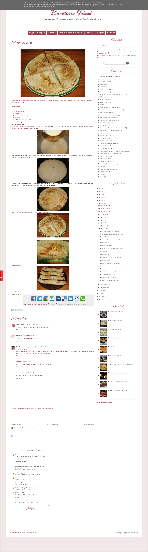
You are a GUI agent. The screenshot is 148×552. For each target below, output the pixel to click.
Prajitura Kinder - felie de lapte (109, 280)
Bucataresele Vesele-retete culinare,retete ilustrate (29, 467)
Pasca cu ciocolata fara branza (119, 382)
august (103, 217)
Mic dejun (103, 125)
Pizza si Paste (104, 135)
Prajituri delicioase (105, 148)
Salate (102, 166)
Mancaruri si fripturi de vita (108, 123)
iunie (102, 220)
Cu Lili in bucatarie (21, 455)
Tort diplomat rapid (115, 329)
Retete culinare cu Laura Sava (25, 483)
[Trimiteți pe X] (18, 310)
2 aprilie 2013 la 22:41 (28, 362)
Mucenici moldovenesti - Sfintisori (110, 272)
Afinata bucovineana (116, 355)
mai (102, 223)
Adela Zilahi (20, 324)
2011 (101, 291)
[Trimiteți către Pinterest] (22, 310)
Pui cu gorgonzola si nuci (107, 274)
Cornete (112, 347)
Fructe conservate (105, 102)
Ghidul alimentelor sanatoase (109, 107)
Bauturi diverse (104, 79)
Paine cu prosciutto (106, 266)
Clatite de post (104, 251)
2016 (101, 191)
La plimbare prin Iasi (21, 484)
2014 (101, 197)
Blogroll (100, 32)
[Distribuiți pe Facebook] (20, 310)
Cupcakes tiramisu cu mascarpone (110, 263)
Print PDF (18, 294)
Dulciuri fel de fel (21, 501)
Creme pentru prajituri (106, 89)
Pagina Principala (37, 32)
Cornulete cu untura (116, 320)
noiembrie (104, 208)
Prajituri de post (104, 146)
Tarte (101, 174)
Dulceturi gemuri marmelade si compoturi (112, 94)
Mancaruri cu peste (106, 112)
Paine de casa (104, 133)
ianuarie (104, 287)
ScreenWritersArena (131, 533)
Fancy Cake (20, 336)
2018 (101, 188)
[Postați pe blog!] (16, 310)
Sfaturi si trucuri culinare (70, 32)
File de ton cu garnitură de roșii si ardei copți (28, 474)
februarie (104, 284)
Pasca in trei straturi (116, 338)
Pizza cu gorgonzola (106, 246)
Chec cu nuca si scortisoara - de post (111, 234)
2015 (101, 194)
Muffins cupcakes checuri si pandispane (112, 128)
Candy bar (103, 84)
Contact (89, 32)
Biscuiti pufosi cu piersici (22, 463)
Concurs (111, 32)
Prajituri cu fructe (105, 141)
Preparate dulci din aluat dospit (109, 153)
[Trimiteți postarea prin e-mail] (12, 310)
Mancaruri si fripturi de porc (108, 120)
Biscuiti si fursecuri (105, 81)
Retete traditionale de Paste (108, 164)
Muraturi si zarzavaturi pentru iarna (111, 130)
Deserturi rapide (105, 92)
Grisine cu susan (105, 260)
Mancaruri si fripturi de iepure (109, 115)
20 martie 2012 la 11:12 (41, 347)
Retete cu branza (105, 156)
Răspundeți (19, 330)
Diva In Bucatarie (20, 493)
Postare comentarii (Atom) (30, 428)
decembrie (104, 205)
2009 (101, 297)
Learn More (113, 4)
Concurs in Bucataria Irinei (117, 312)
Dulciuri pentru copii (106, 99)
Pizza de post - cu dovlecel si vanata (111, 257)
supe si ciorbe (104, 171)
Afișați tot (49, 505)
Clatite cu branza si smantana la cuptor (121, 364)
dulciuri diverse (104, 97)
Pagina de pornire (52, 425)
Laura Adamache (20, 461)
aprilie (103, 226)
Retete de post (68, 304)
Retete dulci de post (80, 304)
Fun (101, 105)
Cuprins (52, 32)
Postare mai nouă (16, 425)
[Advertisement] (52, 416)
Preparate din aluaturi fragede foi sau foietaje (114, 151)
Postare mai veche (88, 425)
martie (103, 229)
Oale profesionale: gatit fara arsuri (25, 494)
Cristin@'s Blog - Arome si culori (25, 488)
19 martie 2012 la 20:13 (31, 336)
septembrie (104, 214)
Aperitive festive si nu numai (108, 76)
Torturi (102, 177)
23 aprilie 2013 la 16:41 (29, 373)
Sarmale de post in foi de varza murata (112, 248)
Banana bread (104, 254)
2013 (101, 200)
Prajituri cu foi (104, 138)
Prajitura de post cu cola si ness (119, 390)
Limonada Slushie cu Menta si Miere (25, 469)
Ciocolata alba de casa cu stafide (110, 240)
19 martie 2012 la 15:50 (31, 324)
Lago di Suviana (19, 479)
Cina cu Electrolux (105, 237)
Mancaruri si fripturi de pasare (109, 117)
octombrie (104, 211)
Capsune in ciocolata (106, 269)
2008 (101, 299)
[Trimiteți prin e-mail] (14, 310)
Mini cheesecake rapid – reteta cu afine (26, 502)
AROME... (18, 497)
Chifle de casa (104, 243)
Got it (122, 4)
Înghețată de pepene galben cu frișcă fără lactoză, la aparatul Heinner (30, 457)
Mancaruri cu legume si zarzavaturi (110, 110)
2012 (101, 203)
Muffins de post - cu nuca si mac (110, 277)
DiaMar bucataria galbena (25, 347)
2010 (101, 294)
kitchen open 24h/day (22, 473)
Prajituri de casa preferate (108, 143)
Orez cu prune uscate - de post (109, 231)
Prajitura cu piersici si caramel (23, 489)
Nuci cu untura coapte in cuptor (119, 373)
